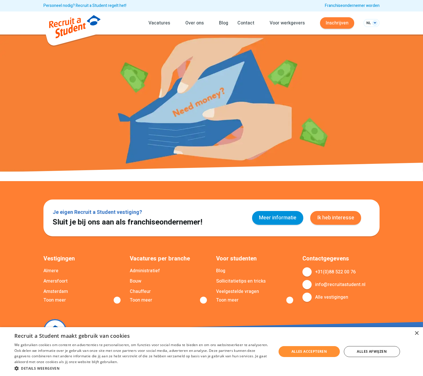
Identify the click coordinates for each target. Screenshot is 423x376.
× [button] (416, 333)
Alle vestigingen (331, 297)
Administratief (145, 270)
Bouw (135, 281)
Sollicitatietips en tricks (241, 281)
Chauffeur (140, 291)
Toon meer (54, 300)
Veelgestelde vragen (237, 291)
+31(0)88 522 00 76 (335, 271)
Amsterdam (55, 291)
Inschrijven (337, 23)
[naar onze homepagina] (74, 27)
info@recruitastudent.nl (340, 284)
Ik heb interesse (335, 218)
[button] (141, 368)
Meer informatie (277, 218)
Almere (50, 270)
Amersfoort (55, 281)
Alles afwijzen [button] (372, 351)
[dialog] (211, 351)
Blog (223, 23)
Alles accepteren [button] (309, 351)
